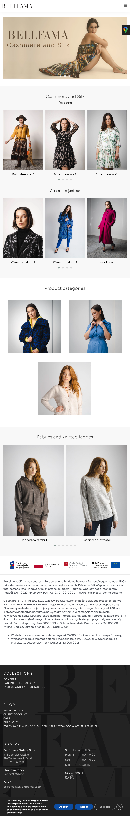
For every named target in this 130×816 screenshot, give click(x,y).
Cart (6, 718)
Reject (84, 806)
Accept (63, 806)
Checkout (10, 722)
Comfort (9, 679)
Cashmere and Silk (17, 683)
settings (17, 812)
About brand (13, 710)
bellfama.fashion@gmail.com (22, 786)
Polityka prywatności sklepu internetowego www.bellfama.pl (50, 726)
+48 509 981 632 (13, 774)
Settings (105, 806)
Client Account (15, 714)
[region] (65, 48)
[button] (65, 48)
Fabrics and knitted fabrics (24, 687)
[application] (34, 683)
